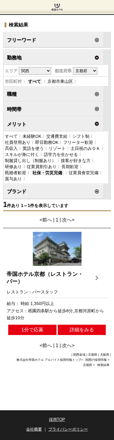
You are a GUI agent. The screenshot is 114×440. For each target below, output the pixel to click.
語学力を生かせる (61, 154)
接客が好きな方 (76, 160)
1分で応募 (32, 329)
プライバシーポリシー (68, 429)
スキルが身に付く (22, 154)
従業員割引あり (42, 166)
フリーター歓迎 (78, 142)
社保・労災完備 (47, 172)
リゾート (57, 148)
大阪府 (104, 354)
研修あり (13, 166)
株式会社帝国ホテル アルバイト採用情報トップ (48, 359)
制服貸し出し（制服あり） (30, 160)
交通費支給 (56, 136)
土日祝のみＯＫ (85, 148)
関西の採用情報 (96, 359)
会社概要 (34, 429)
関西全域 (79, 354)
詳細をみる (82, 329)
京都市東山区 (60, 81)
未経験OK (31, 136)
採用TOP (57, 419)
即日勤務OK (46, 142)
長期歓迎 (69, 166)
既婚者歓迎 (15, 172)
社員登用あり (17, 142)
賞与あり (13, 178)
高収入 (11, 148)
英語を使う (33, 148)
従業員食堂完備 (83, 172)
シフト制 (80, 136)
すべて (34, 81)
